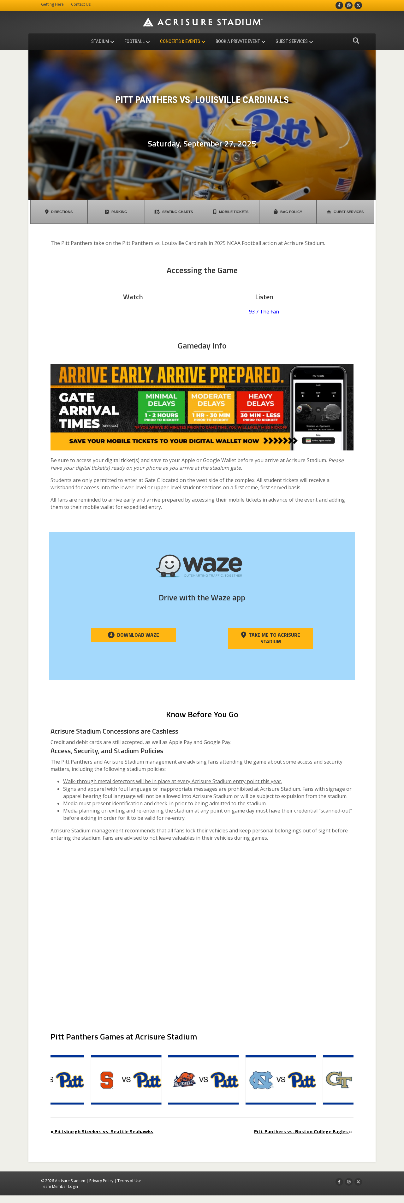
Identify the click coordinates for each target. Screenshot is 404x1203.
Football (134, 41)
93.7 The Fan (264, 311)
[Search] (354, 40)
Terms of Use (129, 1180)
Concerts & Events (180, 41)
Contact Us (81, 4)
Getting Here (52, 4)
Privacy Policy (101, 1180)
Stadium (100, 41)
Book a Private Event (238, 41)
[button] (55, 1080)
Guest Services (292, 41)
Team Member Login (59, 1186)
